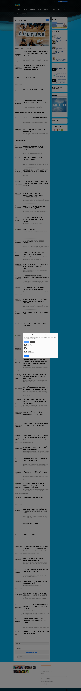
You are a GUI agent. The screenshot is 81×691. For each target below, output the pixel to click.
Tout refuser (32, 341)
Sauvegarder (26, 356)
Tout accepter (26, 341)
